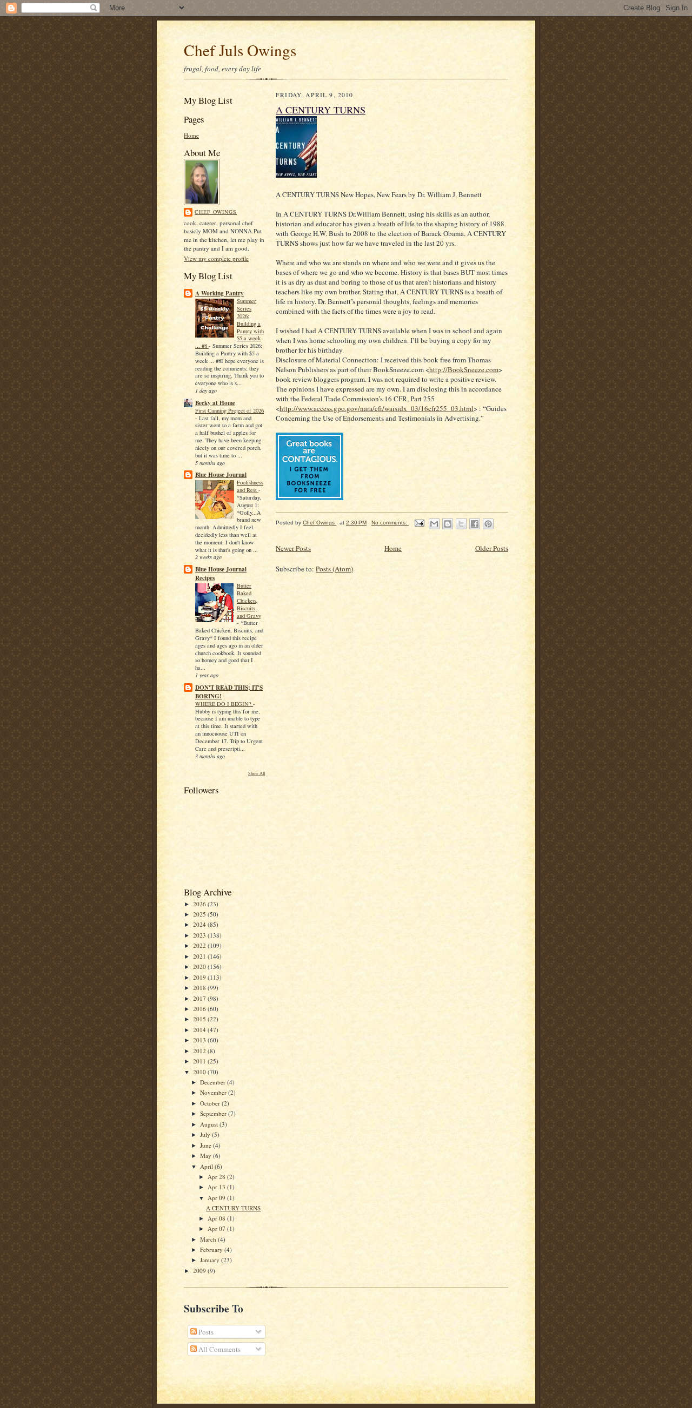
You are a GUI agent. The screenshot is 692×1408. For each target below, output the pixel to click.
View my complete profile (216, 258)
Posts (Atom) (334, 569)
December (213, 1082)
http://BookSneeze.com (463, 369)
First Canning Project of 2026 (229, 410)
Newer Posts (293, 548)
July (206, 1134)
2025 (200, 914)
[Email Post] (419, 523)
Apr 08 (217, 1218)
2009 (200, 1270)
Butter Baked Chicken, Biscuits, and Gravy (249, 600)
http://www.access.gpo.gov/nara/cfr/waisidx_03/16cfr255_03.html (377, 408)
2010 (200, 1072)
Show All (256, 773)
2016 (200, 1009)
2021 (200, 956)
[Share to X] (461, 523)
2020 (200, 966)
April (207, 1166)
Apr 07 (217, 1228)
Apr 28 (217, 1177)
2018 (200, 987)
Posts (205, 1332)
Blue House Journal (221, 474)
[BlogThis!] (447, 523)
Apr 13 (217, 1187)
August (209, 1124)
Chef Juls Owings (240, 49)
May (206, 1155)
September (214, 1113)
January (210, 1260)
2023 (200, 935)
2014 (200, 1030)
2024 (200, 924)
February (212, 1249)
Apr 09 (217, 1198)
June (206, 1145)
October (211, 1103)
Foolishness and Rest (250, 486)
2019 (200, 977)
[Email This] (434, 523)
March (209, 1239)
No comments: (390, 523)
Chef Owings (216, 211)
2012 (200, 1051)
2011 (200, 1061)
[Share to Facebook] (474, 523)
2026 (200, 904)
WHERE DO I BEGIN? (224, 704)
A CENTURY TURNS (233, 1208)
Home (191, 135)
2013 (200, 1040)
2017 (200, 998)
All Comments (219, 1349)
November (214, 1092)
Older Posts (491, 548)
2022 (200, 945)
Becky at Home (215, 403)
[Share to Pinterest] (488, 523)
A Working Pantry (219, 293)
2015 (200, 1019)
